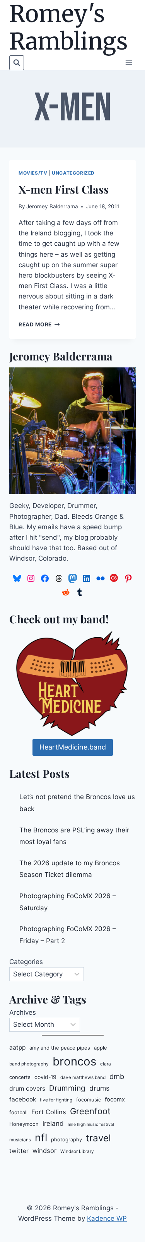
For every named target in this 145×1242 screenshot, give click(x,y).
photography (66, 1139)
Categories (26, 962)
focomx (115, 1099)
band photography (29, 1064)
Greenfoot (90, 1111)
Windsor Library (77, 1151)
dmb (116, 1076)
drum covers (27, 1088)
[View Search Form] (16, 62)
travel (98, 1138)
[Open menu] (128, 63)
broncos (74, 1061)
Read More (39, 324)
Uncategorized (73, 173)
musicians (20, 1140)
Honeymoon (24, 1124)
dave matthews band (83, 1077)
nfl (41, 1137)
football (18, 1112)
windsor (44, 1151)
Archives (22, 1012)
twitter (19, 1151)
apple (100, 1048)
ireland (53, 1123)
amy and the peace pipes (59, 1048)
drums (99, 1088)
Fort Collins (48, 1112)
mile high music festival (91, 1124)
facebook (22, 1099)
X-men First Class (64, 189)
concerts (20, 1077)
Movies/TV (33, 173)
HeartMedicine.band (72, 747)
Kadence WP (107, 1218)
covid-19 (45, 1077)
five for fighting (56, 1100)
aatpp (17, 1047)
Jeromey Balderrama (52, 206)
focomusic (88, 1099)
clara (105, 1064)
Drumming (67, 1088)
